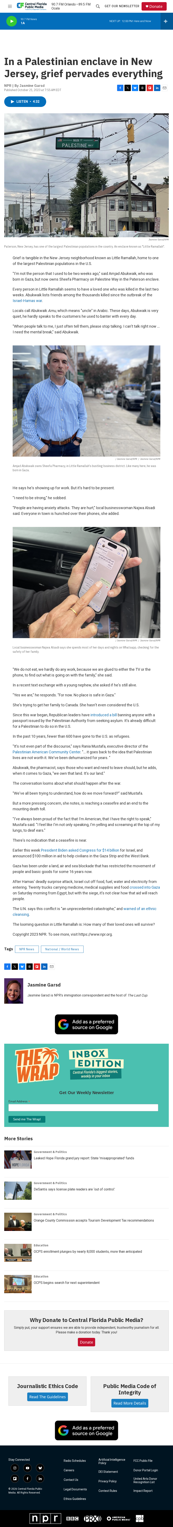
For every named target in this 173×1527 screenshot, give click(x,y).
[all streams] (167, 21)
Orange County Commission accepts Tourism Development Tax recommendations (94, 1220)
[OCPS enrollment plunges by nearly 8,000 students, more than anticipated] (18, 1253)
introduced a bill (104, 715)
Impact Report (143, 1490)
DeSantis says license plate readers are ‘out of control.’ (74, 1189)
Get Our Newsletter (122, 6)
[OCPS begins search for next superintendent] (18, 1284)
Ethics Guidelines (75, 1499)
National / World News (62, 949)
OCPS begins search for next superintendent (67, 1283)
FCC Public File (143, 1460)
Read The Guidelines (47, 1396)
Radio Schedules (75, 1460)
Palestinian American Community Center (46, 752)
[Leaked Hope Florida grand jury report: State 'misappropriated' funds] (18, 1159)
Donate (155, 6)
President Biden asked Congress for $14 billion (80, 850)
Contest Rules (108, 1490)
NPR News (26, 949)
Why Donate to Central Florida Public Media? (86, 1319)
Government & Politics (50, 1152)
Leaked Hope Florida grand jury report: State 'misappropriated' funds (84, 1158)
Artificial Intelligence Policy (112, 1461)
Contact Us (71, 1479)
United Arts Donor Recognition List (145, 1480)
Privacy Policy (108, 1481)
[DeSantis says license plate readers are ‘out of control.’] (18, 1191)
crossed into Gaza (145, 887)
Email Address (19, 1101)
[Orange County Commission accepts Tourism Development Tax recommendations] (18, 1222)
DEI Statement (108, 1471)
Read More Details (130, 1403)
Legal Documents (75, 1489)
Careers (69, 1470)
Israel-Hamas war (27, 300)
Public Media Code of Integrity (129, 1389)
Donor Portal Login (146, 1470)
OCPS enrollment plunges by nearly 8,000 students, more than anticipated (88, 1252)
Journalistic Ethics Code (47, 1386)
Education (41, 1245)
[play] (11, 21)
